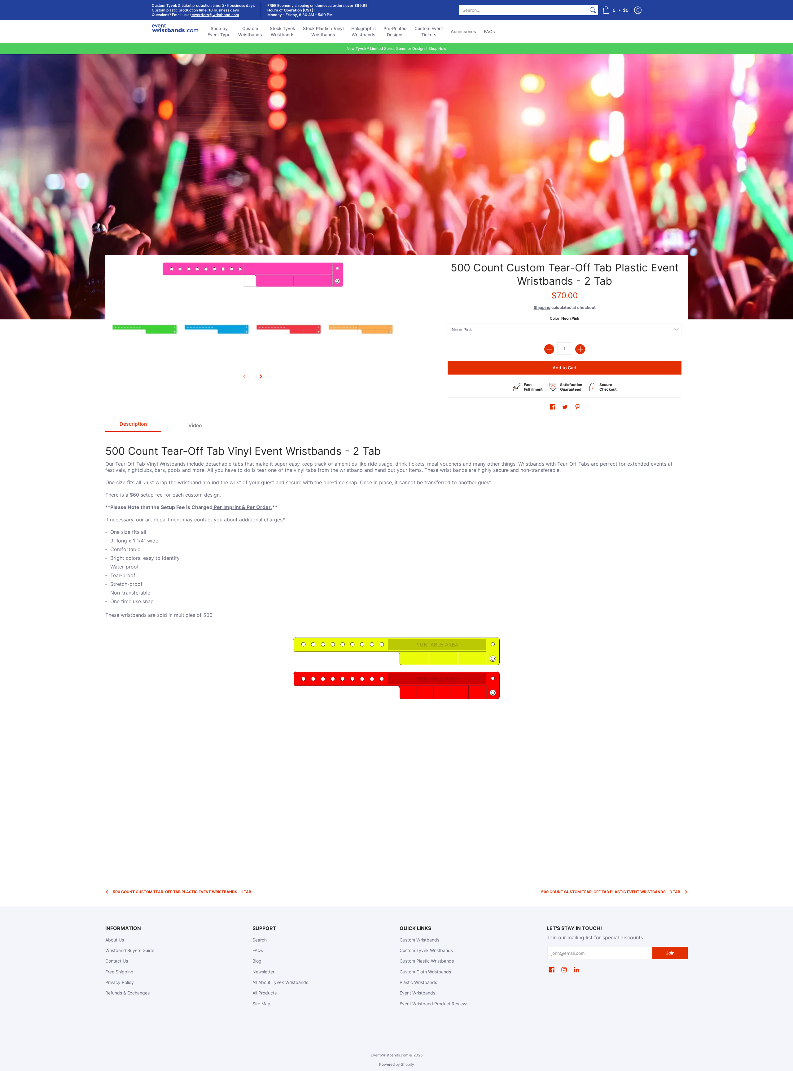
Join (670, 952)
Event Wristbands (417, 992)
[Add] (580, 349)
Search (259, 939)
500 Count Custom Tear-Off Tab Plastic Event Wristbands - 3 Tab (610, 891)
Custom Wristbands (419, 939)
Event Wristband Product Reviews (434, 1003)
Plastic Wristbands (418, 982)
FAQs (257, 950)
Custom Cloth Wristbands (425, 971)
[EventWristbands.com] (175, 31)
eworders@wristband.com (215, 14)
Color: (564, 318)
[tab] (133, 425)
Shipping (542, 307)
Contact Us (116, 960)
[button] (615, 10)
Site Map (261, 1003)
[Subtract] (549, 349)
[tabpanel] (396, 571)
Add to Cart (564, 367)
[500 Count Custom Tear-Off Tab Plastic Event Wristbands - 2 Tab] (144, 330)
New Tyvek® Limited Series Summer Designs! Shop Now (396, 48)
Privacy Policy (119, 982)
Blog (256, 960)
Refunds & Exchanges (127, 992)
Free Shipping (119, 971)
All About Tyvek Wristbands (280, 982)
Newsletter (263, 971)
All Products (264, 992)
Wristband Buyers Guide (129, 950)
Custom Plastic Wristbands (427, 960)
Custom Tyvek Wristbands (426, 950)
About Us (114, 939)
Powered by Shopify (396, 1064)
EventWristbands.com (389, 1055)
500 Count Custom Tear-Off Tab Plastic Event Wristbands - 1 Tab (182, 891)
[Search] (593, 10)
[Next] (260, 376)
